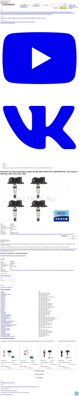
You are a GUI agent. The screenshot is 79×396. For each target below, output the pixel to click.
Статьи (76, 7)
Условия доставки (4, 386)
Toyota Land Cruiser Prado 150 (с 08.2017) (9, 324)
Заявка (73, 238)
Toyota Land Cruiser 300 (5, 323)
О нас (74, 7)
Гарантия (70, 7)
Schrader (2, 21)
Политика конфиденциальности (6, 394)
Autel (28, 21)
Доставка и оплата (72, 6)
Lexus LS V (3, 303)
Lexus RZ (2, 309)
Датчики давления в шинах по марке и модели (9, 12)
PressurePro (8, 21)
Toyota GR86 (3, 319)
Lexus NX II (3, 305)
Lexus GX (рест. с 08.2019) (6, 294)
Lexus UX (3, 310)
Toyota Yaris (3, 332)
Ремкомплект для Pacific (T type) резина (66, 234)
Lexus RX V (3, 308)
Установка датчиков (8, 390)
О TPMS (70, 4)
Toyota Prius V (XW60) (5, 334)
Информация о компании (5, 382)
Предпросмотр (3, 287)
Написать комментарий (5, 275)
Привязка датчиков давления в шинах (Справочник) (42, 14)
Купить (73, 236)
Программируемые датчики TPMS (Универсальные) (64, 13)
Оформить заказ (64, 7)
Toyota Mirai (3, 327)
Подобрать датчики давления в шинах (26, 12)
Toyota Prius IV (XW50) (5, 328)
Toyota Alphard (3, 312)
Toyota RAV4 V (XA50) (5, 329)
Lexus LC (2, 299)
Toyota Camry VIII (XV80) (6, 315)
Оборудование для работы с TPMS (47, 13)
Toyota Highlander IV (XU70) (6, 322)
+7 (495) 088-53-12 (23, 6)
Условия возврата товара (16, 386)
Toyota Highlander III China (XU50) (7, 321)
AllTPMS (33, 21)
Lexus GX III (3, 295)
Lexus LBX (3, 298)
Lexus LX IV (3, 304)
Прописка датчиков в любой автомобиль (27, 18)
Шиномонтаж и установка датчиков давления (9, 18)
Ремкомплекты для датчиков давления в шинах (43, 12)
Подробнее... (2, 258)
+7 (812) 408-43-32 (36, 6)
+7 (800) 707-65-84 (23, 7)
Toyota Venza (3, 331)
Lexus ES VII (3, 293)
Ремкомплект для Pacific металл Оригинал (18, 234)
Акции (73, 4)
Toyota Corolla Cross (4, 317)
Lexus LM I (3, 300)
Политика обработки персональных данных (30, 386)
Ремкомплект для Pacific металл (51, 234)
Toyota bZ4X (3, 313)
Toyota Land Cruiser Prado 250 (6, 326)
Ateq (30, 21)
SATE (5, 21)
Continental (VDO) (17, 21)
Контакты (71, 8)
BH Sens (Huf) (24, 21)
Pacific (12, 21)
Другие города (46, 5)
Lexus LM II (3, 302)
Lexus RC (2, 307)
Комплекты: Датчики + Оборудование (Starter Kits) (10, 14)
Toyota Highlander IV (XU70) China (7, 336)
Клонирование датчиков (40, 18)
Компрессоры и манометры (26, 14)
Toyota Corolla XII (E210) (5, 318)
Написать (10, 287)
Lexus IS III (3, 296)
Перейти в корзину (4, 3)
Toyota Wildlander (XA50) (6, 333)
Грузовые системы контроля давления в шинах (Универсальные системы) (25, 13)
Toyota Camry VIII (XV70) (6, 314)
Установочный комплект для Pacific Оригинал (36, 234)
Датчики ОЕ (14, 390)
